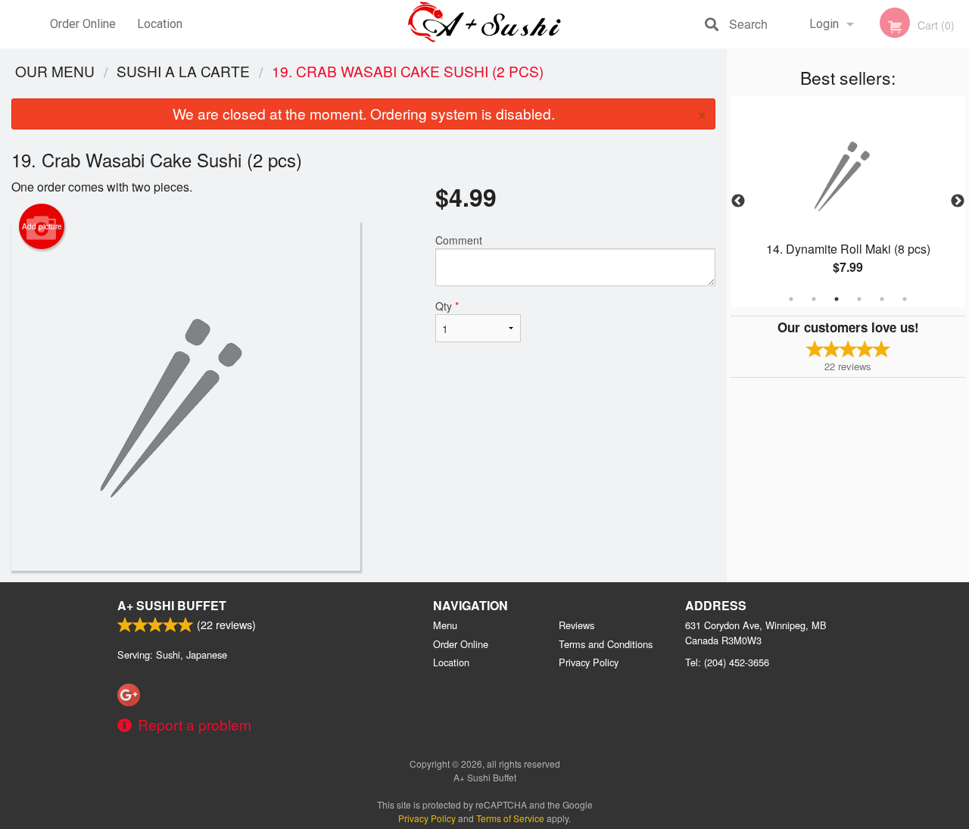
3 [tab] (836, 299)
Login (824, 24)
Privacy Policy (588, 662)
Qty (447, 305)
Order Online (83, 24)
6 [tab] (904, 299)
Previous (738, 201)
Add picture (42, 226)
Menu (445, 625)
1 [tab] (791, 299)
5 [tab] (882, 299)
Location (159, 24)
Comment (458, 240)
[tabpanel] (847, 201)
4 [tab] (859, 299)
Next (957, 201)
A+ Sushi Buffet (171, 605)
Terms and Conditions (606, 644)
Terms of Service (510, 818)
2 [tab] (813, 299)
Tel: (727, 662)
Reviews (576, 625)
